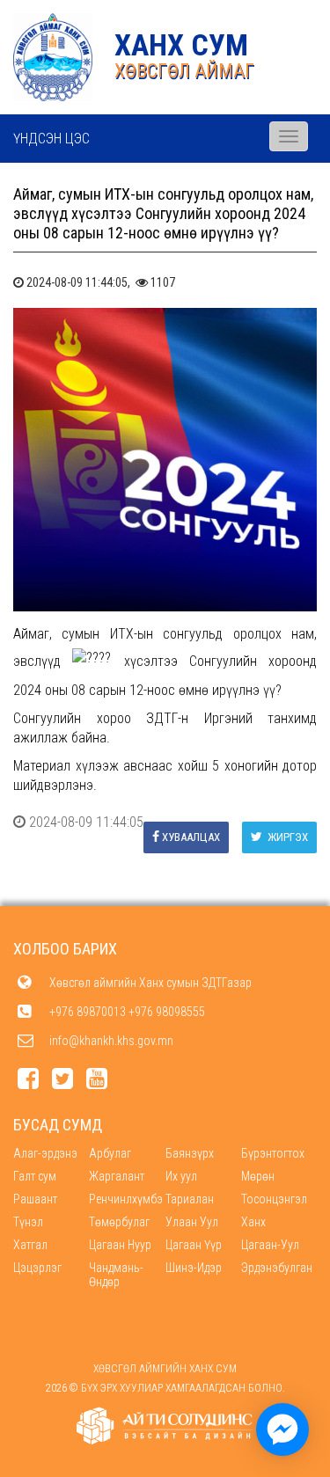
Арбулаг (110, 1153)
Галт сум (34, 1176)
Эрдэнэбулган (276, 1268)
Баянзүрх (189, 1153)
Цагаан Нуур (120, 1245)
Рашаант (35, 1199)
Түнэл (28, 1222)
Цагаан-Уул (270, 1245)
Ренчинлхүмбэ (126, 1199)
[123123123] (282, 1429)
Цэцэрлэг (37, 1268)
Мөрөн (258, 1176)
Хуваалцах (191, 837)
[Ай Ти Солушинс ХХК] (165, 1426)
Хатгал (30, 1245)
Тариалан (189, 1199)
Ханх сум (181, 44)
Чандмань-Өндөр (116, 1275)
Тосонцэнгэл (274, 1199)
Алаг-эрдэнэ (45, 1153)
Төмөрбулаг (119, 1222)
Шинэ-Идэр (193, 1268)
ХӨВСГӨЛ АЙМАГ (184, 71)
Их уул (181, 1176)
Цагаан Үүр (193, 1245)
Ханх (253, 1222)
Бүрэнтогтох (272, 1153)
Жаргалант (116, 1176)
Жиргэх (286, 837)
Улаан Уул (191, 1222)
